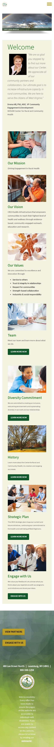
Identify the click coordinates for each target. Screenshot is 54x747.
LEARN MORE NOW (19, 351)
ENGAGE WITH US (18, 596)
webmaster (26, 740)
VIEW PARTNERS (13, 631)
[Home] (4, 4)
